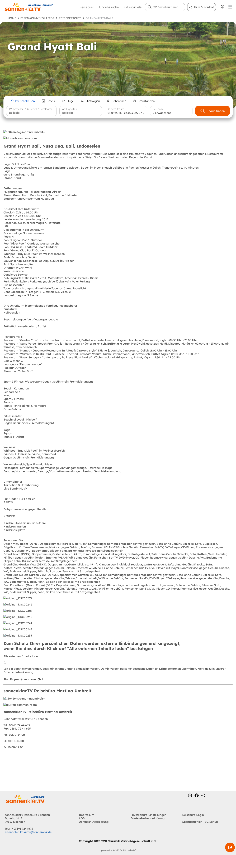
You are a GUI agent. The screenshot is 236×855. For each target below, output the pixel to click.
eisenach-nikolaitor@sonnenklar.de (28, 832)
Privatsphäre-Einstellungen (148, 815)
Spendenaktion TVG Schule (200, 821)
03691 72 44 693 (16, 725)
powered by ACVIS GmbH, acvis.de (118, 850)
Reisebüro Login (193, 815)
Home (12, 18)
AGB (82, 818)
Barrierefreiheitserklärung (147, 818)
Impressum (86, 815)
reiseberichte (70, 18)
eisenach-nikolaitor (37, 18)
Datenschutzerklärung (18, 672)
